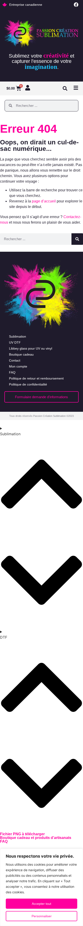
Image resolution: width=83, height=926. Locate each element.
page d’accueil (44, 201)
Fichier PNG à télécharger (22, 834)
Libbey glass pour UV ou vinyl (30, 348)
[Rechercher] (77, 239)
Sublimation (17, 336)
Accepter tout (41, 904)
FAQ (12, 372)
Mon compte (18, 366)
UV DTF (15, 342)
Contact (14, 360)
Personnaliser (42, 916)
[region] (41, 887)
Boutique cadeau (21, 354)
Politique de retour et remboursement (36, 378)
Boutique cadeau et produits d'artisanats (35, 838)
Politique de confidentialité (28, 384)
